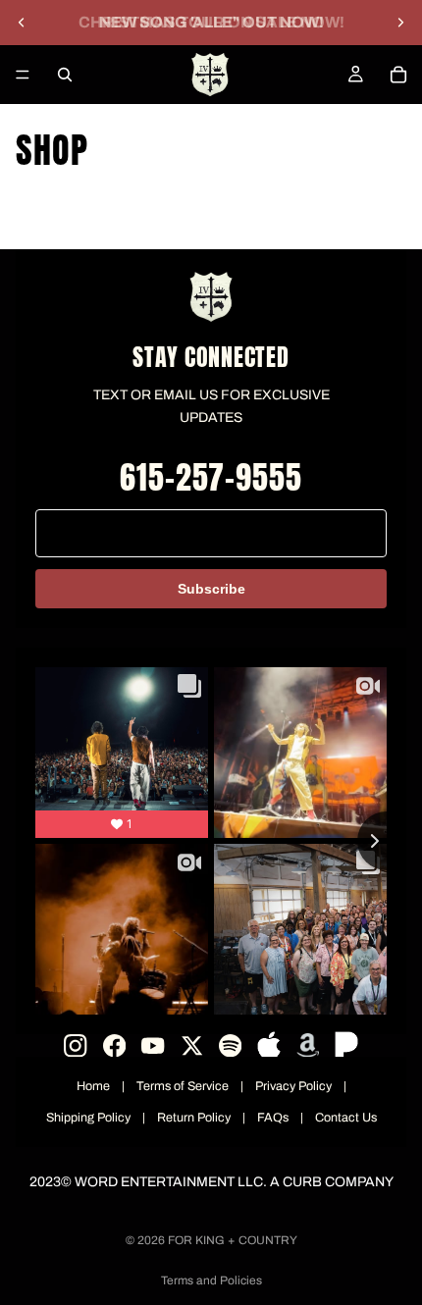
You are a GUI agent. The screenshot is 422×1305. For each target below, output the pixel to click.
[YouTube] (152, 1045)
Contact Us (346, 1117)
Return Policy (194, 1117)
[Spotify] (230, 1045)
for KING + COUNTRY (232, 1240)
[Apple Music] (268, 1045)
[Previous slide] (21, 22)
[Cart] (398, 74)
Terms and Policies (211, 1280)
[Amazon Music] (307, 1045)
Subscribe (211, 589)
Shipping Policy (88, 1117)
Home (93, 1086)
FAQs (273, 1117)
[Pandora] (346, 1045)
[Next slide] (400, 22)
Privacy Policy (293, 1086)
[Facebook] (114, 1045)
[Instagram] (75, 1045)
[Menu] (22, 74)
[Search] (64, 74)
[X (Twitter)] (192, 1045)
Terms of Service (182, 1086)
